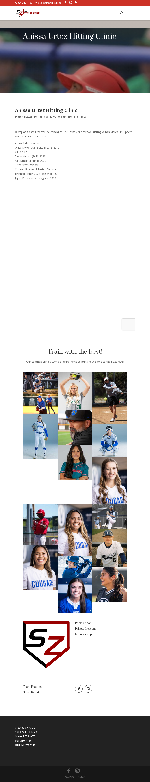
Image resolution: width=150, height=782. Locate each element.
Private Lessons (85, 629)
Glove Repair (31, 692)
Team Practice (32, 687)
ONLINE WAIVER (25, 745)
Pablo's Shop (83, 623)
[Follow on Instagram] (88, 689)
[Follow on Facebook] (79, 689)
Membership (83, 634)
